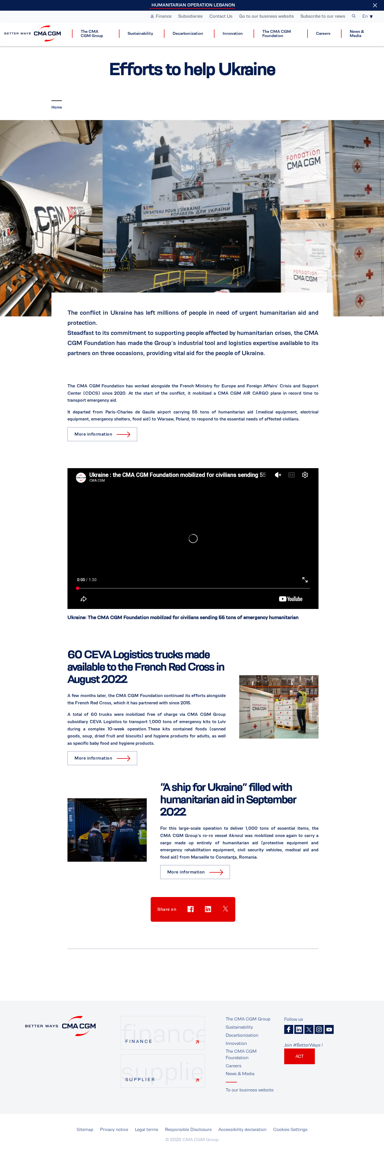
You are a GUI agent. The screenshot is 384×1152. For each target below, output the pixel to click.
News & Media (357, 33)
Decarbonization (188, 33)
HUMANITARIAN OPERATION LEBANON (193, 5)
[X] (308, 1029)
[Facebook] (288, 1029)
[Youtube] (329, 1029)
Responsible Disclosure (188, 1129)
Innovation (233, 33)
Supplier (140, 1079)
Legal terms (146, 1129)
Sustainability (140, 33)
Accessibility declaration (242, 1129)
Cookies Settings (290, 1129)
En (365, 16)
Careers (323, 33)
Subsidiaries (190, 16)
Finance (163, 16)
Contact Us (220, 16)
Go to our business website (266, 16)
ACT (299, 1056)
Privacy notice (114, 1129)
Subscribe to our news (323, 16)
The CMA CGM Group (92, 33)
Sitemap (85, 1129)
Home (56, 107)
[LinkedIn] (298, 1029)
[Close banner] (375, 5)
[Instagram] (319, 1029)
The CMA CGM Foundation (276, 33)
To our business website (250, 1089)
